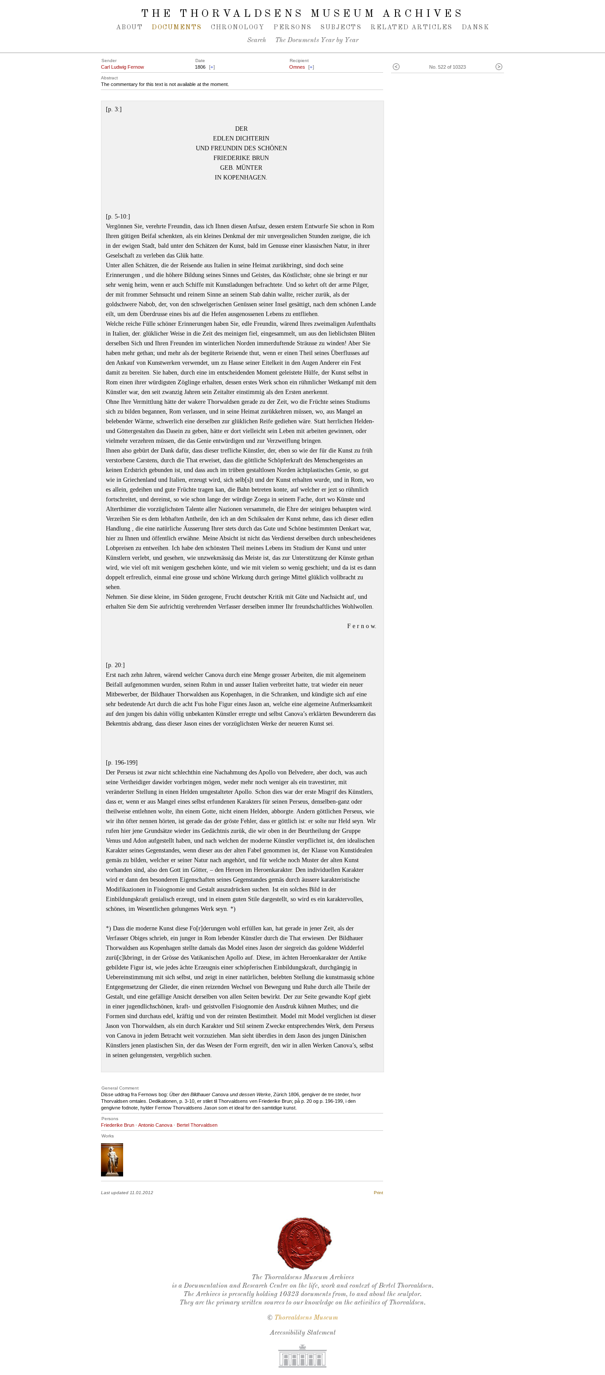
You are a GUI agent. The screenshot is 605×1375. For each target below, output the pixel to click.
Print (378, 1192)
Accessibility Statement (303, 1333)
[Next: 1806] (499, 67)
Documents (176, 27)
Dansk (475, 27)
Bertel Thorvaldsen (197, 1125)
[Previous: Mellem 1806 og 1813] (396, 67)
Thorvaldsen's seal (305, 1244)
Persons (292, 27)
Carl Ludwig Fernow (122, 67)
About (129, 27)
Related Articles (411, 27)
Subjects (340, 27)
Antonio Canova (155, 1125)
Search (256, 40)
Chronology (238, 27)
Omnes (297, 67)
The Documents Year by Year (316, 40)
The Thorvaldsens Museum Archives (302, 14)
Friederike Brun (117, 1125)
